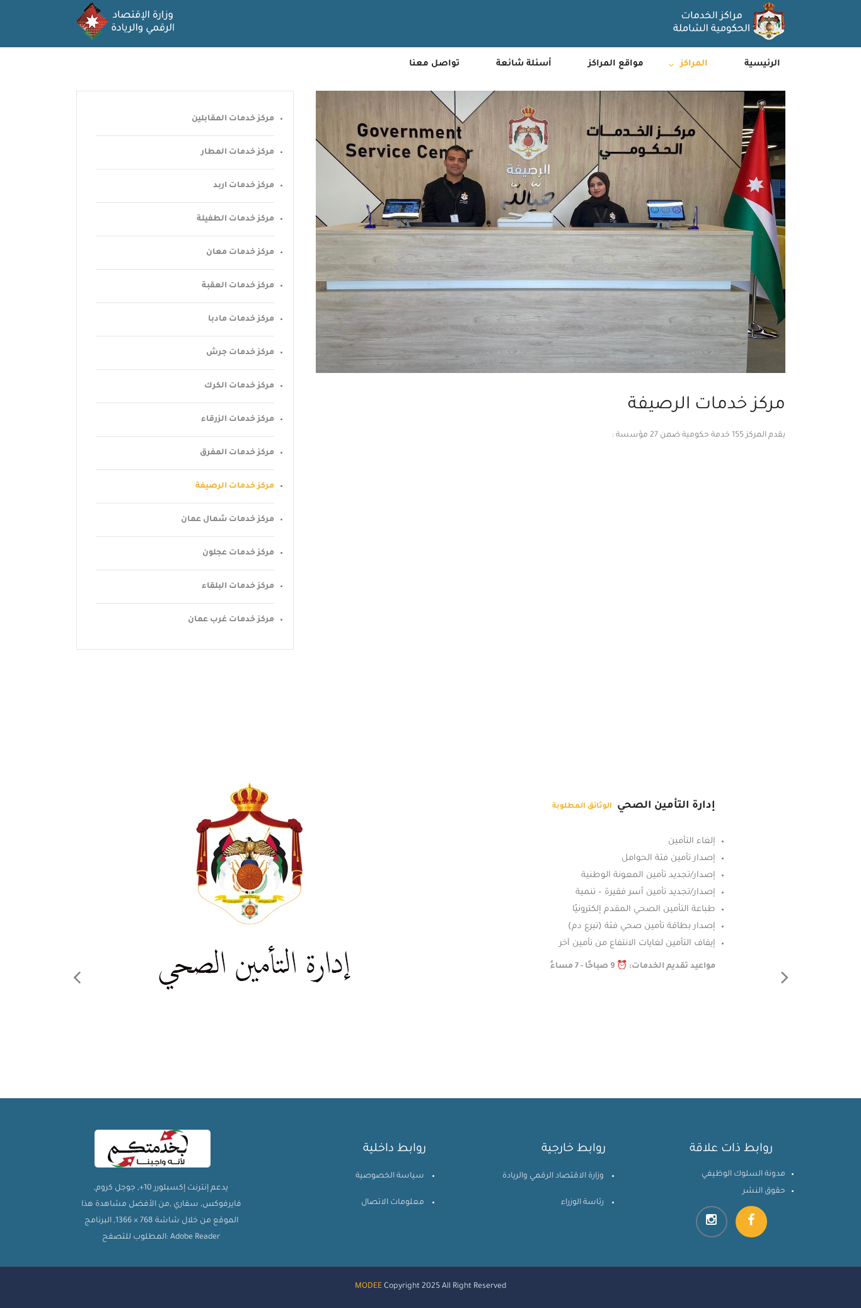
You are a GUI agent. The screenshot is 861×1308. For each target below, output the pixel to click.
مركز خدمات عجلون (238, 553)
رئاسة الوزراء (582, 1202)
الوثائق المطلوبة (593, 807)
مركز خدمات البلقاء (238, 586)
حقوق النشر (764, 1191)
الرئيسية (762, 64)
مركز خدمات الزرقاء (237, 419)
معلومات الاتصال (392, 1202)
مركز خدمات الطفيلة (235, 219)
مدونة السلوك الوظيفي (743, 1174)
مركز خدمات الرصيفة (234, 486)
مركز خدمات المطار (237, 152)
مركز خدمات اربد (243, 185)
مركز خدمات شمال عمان (227, 519)
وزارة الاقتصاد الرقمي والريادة (553, 1176)
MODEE (368, 1286)
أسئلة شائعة (524, 64)
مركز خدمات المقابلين (233, 119)
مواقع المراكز (616, 64)
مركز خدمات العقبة (238, 286)
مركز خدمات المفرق (237, 453)
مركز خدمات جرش (240, 352)
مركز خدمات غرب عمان (231, 620)
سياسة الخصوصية (389, 1176)
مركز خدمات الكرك (239, 386)
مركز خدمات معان (240, 252)
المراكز (694, 64)
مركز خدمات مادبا (241, 319)
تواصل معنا (434, 64)
